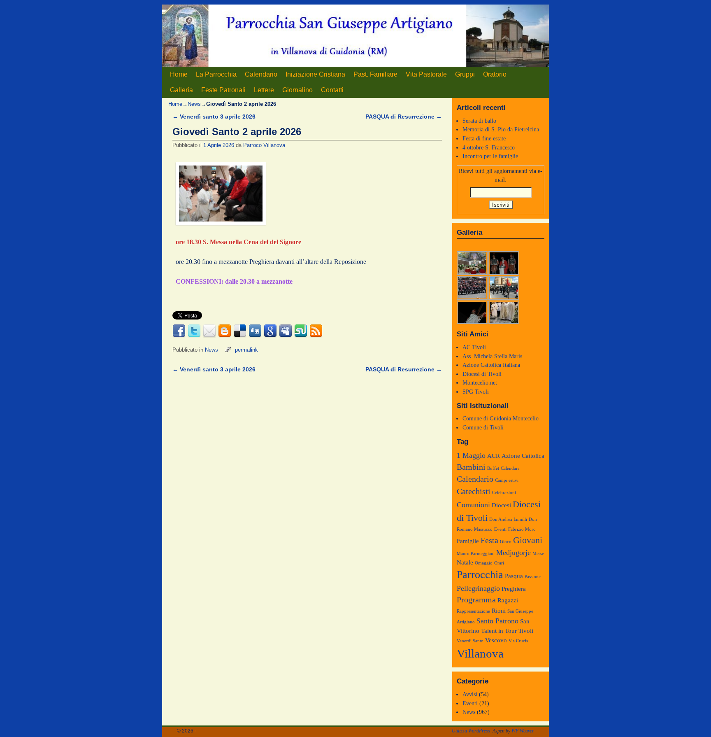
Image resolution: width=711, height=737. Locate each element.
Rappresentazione (473, 611)
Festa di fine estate (484, 138)
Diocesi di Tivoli (482, 374)
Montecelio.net (479, 382)
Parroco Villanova (264, 145)
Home (179, 74)
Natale (465, 562)
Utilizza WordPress (471, 731)
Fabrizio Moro (522, 529)
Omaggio (484, 563)
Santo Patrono (497, 621)
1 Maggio (471, 455)
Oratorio (495, 74)
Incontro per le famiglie (490, 156)
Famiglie (468, 541)
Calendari (510, 468)
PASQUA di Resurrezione (403, 116)
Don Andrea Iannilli (508, 519)
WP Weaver (522, 731)
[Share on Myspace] (285, 331)
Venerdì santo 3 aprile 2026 (214, 116)
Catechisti (473, 491)
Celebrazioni (504, 492)
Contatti (332, 89)
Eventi (500, 529)
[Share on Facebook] (179, 331)
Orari (499, 563)
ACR (493, 455)
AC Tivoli (474, 347)
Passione (533, 576)
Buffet (493, 468)
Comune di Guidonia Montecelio (500, 418)
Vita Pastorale (426, 74)
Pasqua (514, 576)
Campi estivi (506, 480)
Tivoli (525, 630)
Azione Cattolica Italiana (491, 365)
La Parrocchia (216, 74)
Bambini (471, 466)
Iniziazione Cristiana (315, 74)
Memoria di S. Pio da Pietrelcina (500, 129)
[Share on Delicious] (239, 331)
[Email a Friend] (209, 331)
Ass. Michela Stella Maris (492, 356)
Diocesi (501, 505)
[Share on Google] (270, 331)
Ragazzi (507, 600)
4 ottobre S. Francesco (488, 147)
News (194, 104)
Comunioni (473, 505)
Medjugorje (513, 552)
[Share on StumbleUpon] (300, 331)
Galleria (181, 89)
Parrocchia (480, 575)
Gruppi (465, 74)
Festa (489, 540)
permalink (246, 350)
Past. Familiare (375, 74)
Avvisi (469, 694)
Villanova (480, 653)
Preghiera (514, 588)
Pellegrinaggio (478, 588)
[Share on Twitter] (194, 331)
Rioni (499, 610)
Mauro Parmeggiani (476, 553)
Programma (476, 599)
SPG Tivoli (475, 391)
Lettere (264, 89)
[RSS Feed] (316, 331)
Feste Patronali (223, 89)
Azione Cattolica (523, 455)
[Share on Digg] (255, 331)
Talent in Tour (499, 630)
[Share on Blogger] (224, 331)
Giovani (527, 540)
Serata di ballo (479, 120)
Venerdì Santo (470, 641)
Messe (538, 553)
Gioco (505, 541)
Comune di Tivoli (483, 427)
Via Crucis (518, 641)
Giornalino (297, 89)
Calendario (261, 74)
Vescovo (496, 640)
